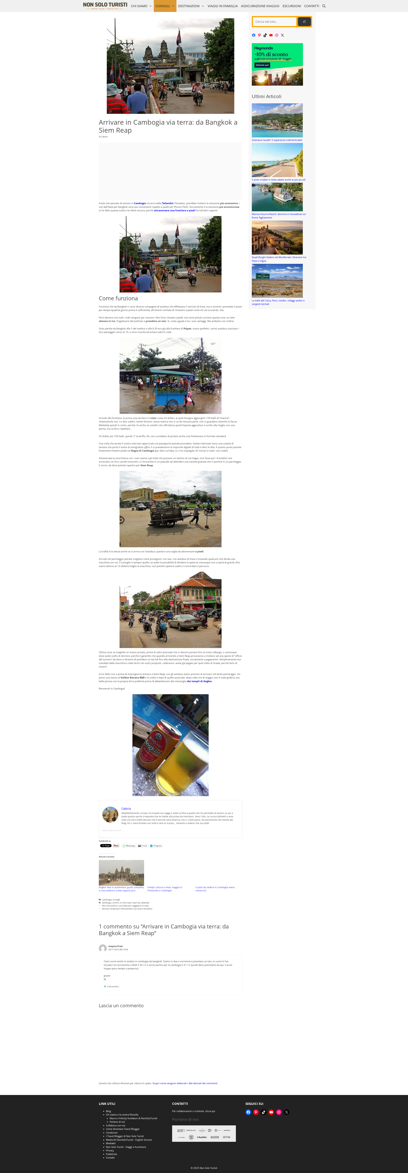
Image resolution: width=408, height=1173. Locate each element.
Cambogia (107, 899)
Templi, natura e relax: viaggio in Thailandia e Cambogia (164, 889)
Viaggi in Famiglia (223, 6)
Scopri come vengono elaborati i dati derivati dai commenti (185, 1083)
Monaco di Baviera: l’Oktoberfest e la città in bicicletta (127, 908)
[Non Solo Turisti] (105, 6)
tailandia (145, 902)
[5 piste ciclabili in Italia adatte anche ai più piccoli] (277, 160)
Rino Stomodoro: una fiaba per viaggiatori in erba (125, 905)
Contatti (311, 6)
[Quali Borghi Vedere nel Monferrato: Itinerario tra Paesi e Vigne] (277, 238)
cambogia (106, 902)
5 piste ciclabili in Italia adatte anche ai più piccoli (279, 179)
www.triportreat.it (111, 830)
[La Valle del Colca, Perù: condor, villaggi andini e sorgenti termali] (277, 281)
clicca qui (210, 1111)
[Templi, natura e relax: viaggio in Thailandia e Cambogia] (170, 873)
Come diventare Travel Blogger (123, 1128)
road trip (136, 902)
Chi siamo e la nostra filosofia (122, 1114)
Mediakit (111, 1143)
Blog (108, 1111)
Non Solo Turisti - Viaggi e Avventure (126, 1146)
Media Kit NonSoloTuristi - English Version (129, 1139)
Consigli (162, 6)
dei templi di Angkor (199, 681)
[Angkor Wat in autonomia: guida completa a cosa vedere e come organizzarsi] (121, 873)
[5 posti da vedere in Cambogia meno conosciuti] (218, 873)
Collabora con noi (115, 1125)
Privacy (110, 1150)
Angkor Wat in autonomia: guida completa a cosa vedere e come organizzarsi (121, 889)
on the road (125, 902)
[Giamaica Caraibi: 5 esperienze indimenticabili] (277, 120)
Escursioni (292, 6)
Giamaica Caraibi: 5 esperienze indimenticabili (277, 140)
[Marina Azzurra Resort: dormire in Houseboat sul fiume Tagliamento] (277, 197)
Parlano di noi (117, 1121)
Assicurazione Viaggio (260, 6)
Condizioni (112, 1132)
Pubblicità (111, 1154)
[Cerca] (304, 21)
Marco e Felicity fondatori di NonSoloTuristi (133, 1118)
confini (115, 902)
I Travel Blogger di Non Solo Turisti (125, 1136)
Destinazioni (189, 6)
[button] (324, 6)
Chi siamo (139, 6)
